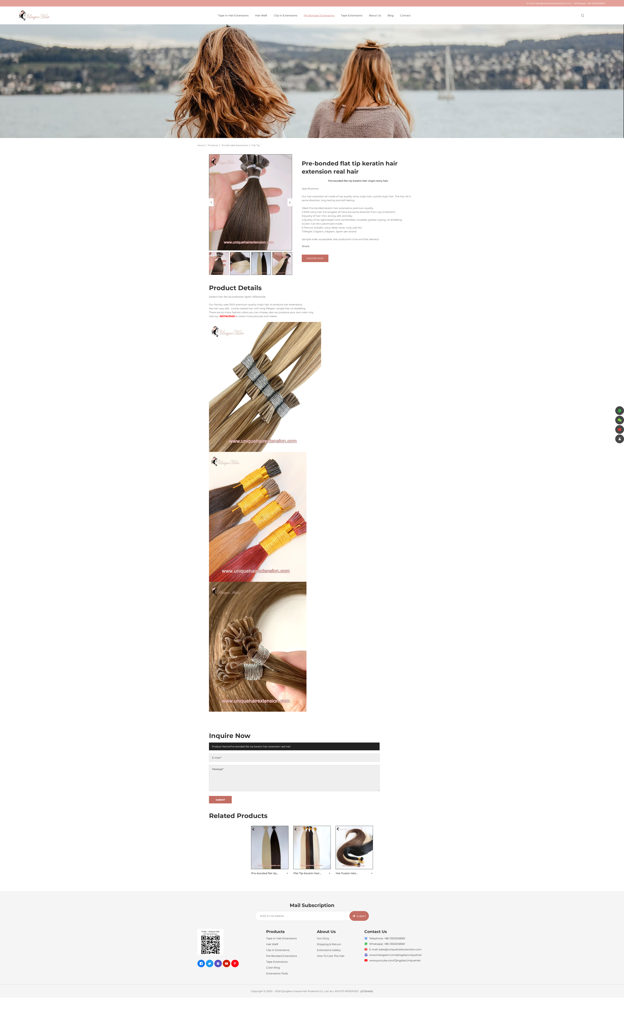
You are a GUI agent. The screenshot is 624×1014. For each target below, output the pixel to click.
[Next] (289, 202)
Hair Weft (261, 15)
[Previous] (211, 202)
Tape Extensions (351, 15)
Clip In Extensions (285, 15)
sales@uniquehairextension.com (553, 3)
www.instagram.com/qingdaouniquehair (395, 955)
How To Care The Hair (330, 955)
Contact (405, 15)
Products (213, 145)
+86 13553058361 (596, 3)
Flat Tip (255, 145)
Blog (391, 15)
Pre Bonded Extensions (319, 15)
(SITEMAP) (366, 991)
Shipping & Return (329, 944)
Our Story (323, 938)
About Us (375, 15)
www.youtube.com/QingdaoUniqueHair (395, 960)
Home (200, 145)
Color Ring (273, 967)
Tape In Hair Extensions (233, 15)
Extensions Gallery (329, 950)
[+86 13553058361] (619, 410)
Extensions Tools (277, 973)
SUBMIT (361, 916)
